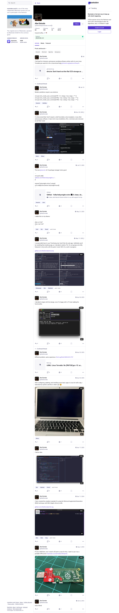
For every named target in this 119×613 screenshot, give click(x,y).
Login (99, 32)
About (17, 602)
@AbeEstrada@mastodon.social (43, 25)
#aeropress (57, 52)
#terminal (44, 52)
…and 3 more (54, 487)
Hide (81, 124)
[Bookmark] (71, 78)
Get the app (19, 607)
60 (35, 30)
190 (44, 30)
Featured (48, 43)
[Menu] (82, 23)
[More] (83, 78)
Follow (77, 24)
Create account (99, 28)
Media (42, 43)
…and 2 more (53, 229)
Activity (37, 43)
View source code (17, 609)
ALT (82, 152)
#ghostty (50, 52)
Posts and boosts (40, 48)
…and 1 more (57, 288)
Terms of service (19, 604)
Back (38, 3)
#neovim (38, 52)
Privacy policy (11, 604)
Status (21, 602)
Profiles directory (28, 602)
